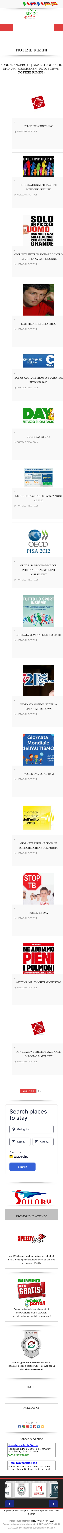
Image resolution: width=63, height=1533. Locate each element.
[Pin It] (34, 1426)
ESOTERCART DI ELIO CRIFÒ (38, 323)
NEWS (54, 68)
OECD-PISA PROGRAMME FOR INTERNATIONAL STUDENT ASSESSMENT (38, 570)
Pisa (15, 1510)
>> (39, 1091)
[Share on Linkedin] (31, 1426)
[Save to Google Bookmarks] (23, 1426)
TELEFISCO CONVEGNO (38, 126)
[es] (54, 4)
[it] (26, 4)
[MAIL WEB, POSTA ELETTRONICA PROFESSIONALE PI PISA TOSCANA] (39, 1490)
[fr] (40, 4)
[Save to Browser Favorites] (42, 1426)
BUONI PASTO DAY (38, 436)
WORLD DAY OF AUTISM (38, 773)
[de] (47, 4)
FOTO (43, 68)
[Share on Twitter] (38, 1426)
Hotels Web (47, 1510)
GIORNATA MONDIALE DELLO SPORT (38, 635)
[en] (33, 4)
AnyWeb (8, 1510)
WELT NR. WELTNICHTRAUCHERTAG (38, 982)
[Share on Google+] (27, 1426)
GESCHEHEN (27, 68)
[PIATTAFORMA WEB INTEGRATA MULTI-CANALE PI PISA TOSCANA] (22, 1490)
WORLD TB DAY (38, 912)
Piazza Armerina (33, 1510)
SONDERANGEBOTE (15, 65)
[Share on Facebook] (19, 1426)
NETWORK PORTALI (43, 1521)
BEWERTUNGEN (45, 65)
